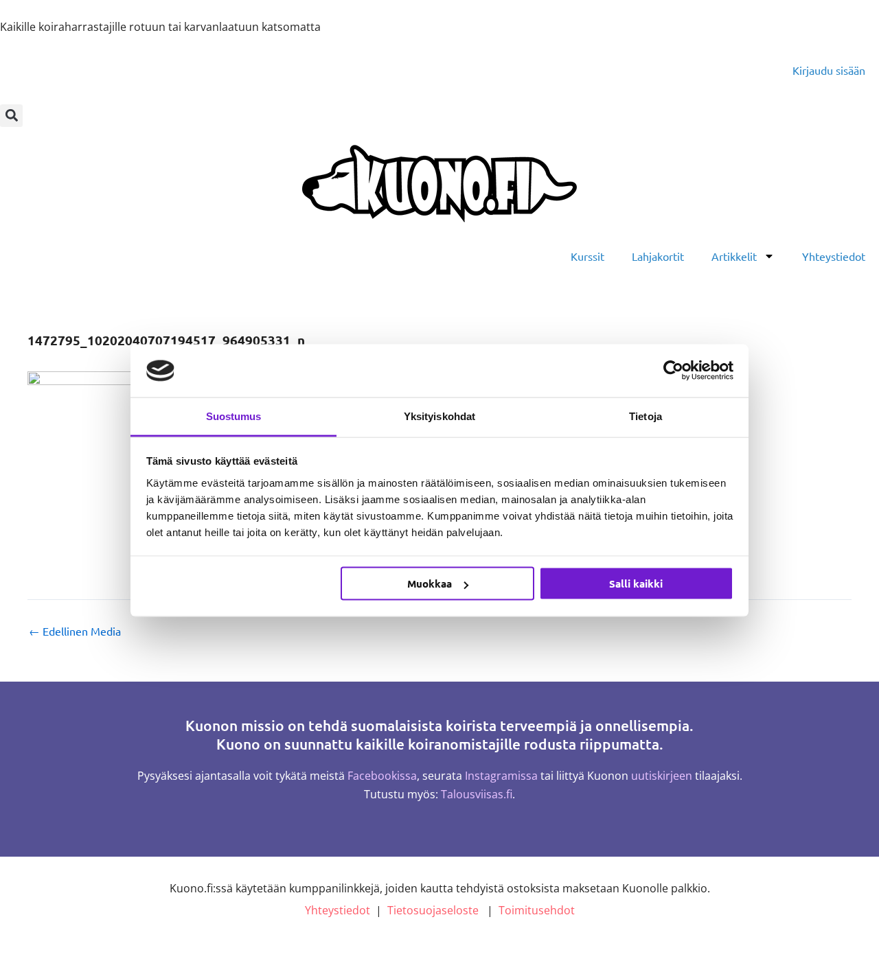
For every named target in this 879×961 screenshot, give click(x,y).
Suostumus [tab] (234, 415)
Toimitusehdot (537, 910)
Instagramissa (501, 775)
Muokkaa (429, 583)
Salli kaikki (636, 583)
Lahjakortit (658, 256)
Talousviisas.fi (476, 794)
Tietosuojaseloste (433, 910)
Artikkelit (734, 256)
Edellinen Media (75, 630)
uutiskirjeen (661, 775)
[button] (11, 115)
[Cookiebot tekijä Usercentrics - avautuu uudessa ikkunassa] (673, 370)
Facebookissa (382, 775)
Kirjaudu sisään (828, 70)
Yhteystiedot (833, 256)
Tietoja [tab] (645, 415)
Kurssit (587, 256)
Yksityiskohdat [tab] (439, 415)
